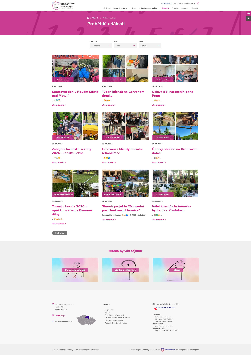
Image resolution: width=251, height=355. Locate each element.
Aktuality (165, 8)
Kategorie (93, 41)
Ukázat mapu (60, 316)
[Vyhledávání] (198, 3)
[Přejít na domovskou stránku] (63, 5)
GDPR (107, 312)
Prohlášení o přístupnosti (114, 315)
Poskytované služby (149, 8)
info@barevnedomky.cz (185, 3)
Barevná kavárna (120, 8)
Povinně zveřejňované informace (117, 318)
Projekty (175, 8)
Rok (115, 41)
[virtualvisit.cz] (168, 350)
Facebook (167, 3)
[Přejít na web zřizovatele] (176, 309)
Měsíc (141, 41)
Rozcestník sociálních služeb (116, 323)
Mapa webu (109, 310)
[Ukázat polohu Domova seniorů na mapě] (87, 320)
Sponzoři (185, 8)
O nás (134, 8)
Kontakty (195, 8)
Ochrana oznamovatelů (114, 320)
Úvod (108, 8)
